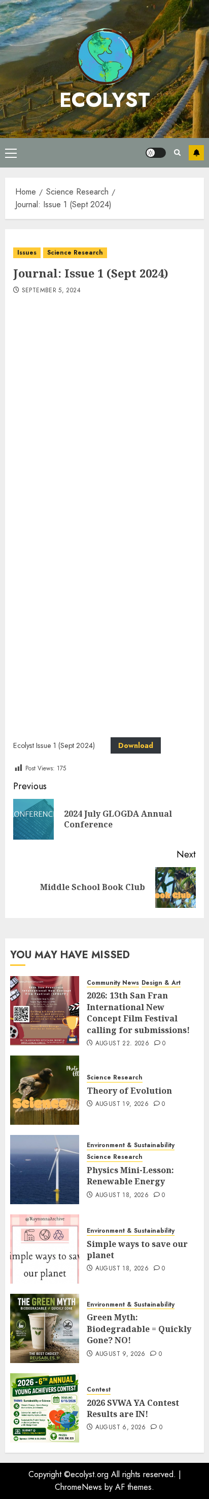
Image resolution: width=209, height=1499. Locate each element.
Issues (27, 252)
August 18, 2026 (122, 1195)
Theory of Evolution (129, 1090)
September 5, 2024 (51, 291)
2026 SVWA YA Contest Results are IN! (133, 1408)
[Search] (177, 152)
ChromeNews (78, 1487)
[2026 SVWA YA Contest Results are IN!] (44, 1407)
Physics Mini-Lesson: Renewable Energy (130, 1175)
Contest (99, 1389)
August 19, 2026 (122, 1104)
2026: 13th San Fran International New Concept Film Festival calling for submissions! (138, 1012)
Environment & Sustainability (131, 1145)
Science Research (75, 252)
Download (135, 745)
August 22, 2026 (122, 1044)
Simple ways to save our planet (137, 1249)
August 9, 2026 (120, 1354)
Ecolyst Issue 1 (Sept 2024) (54, 745)
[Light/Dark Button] (156, 153)
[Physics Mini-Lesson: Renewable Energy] (44, 1169)
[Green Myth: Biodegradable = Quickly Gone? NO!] (44, 1328)
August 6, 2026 (120, 1428)
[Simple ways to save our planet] (44, 1249)
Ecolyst (104, 100)
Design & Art (161, 983)
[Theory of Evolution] (44, 1090)
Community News (113, 983)
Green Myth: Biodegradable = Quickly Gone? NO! (139, 1329)
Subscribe (196, 152)
